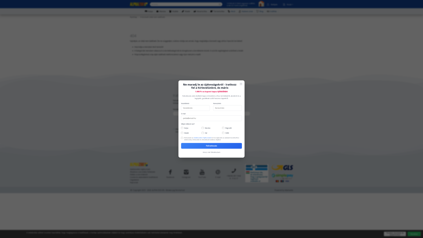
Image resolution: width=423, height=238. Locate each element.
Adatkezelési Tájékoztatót (202, 138)
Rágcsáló (228, 128)
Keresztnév (217, 103)
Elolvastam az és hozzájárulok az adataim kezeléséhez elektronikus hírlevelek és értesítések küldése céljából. (211, 139)
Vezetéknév (185, 103)
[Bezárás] (241, 84)
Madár (186, 133)
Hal (206, 133)
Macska (207, 128)
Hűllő (227, 133)
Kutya (186, 128)
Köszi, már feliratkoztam (211, 152)
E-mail (183, 114)
